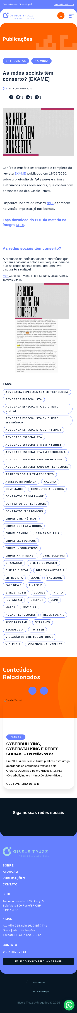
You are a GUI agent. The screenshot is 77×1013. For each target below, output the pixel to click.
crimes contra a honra (24, 526)
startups (42, 622)
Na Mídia (41, 61)
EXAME (20, 173)
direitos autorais (50, 570)
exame (35, 577)
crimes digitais (47, 533)
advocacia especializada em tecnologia (37, 392)
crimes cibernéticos (21, 518)
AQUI (20, 225)
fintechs (36, 585)
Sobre (8, 865)
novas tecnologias (21, 614)
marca (10, 607)
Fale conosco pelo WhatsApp (38, 961)
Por (6, 276)
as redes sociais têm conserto (30, 474)
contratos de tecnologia (26, 503)
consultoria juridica (47, 489)
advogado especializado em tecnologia (37, 466)
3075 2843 (14, 952)
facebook (54, 577)
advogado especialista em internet (34, 444)
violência (13, 644)
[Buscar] (60, 15)
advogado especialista (24, 437)
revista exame (17, 622)
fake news (13, 585)
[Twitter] (18, 97)
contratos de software (25, 496)
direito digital (17, 570)
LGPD (54, 600)
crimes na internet (20, 555)
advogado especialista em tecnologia (36, 452)
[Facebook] (11, 97)
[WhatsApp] (37, 97)
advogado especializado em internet (35, 459)
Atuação (10, 871)
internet (36, 600)
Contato (10, 884)
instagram (14, 600)
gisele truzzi (16, 592)
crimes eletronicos (21, 540)
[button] (69, 1005)
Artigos (16, 737)
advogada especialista (24, 399)
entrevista (14, 577)
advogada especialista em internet (33, 429)
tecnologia (14, 629)
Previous (32, 691)
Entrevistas (16, 61)
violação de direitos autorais (30, 636)
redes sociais (53, 614)
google (39, 592)
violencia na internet (45, 644)
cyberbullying (54, 555)
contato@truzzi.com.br (64, 4)
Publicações (14, 878)
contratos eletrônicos (24, 511)
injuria (58, 592)
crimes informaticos (22, 548)
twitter (37, 629)
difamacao (14, 563)
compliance (14, 489)
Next (44, 691)
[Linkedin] (28, 97)
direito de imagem (43, 563)
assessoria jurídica (21, 481)
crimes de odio (17, 533)
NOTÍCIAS (29, 607)
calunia (50, 481)
